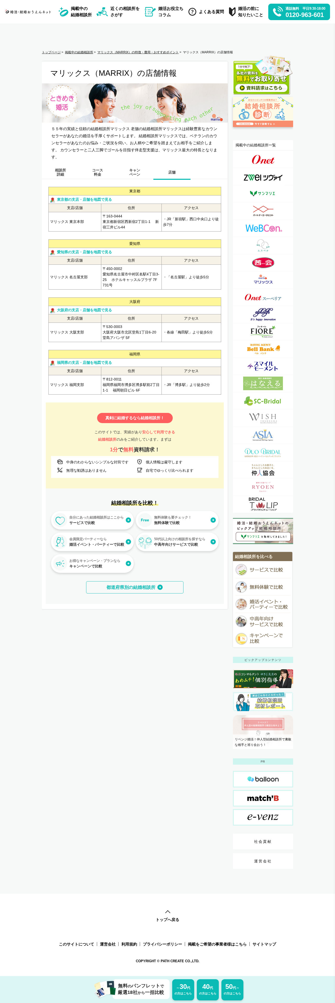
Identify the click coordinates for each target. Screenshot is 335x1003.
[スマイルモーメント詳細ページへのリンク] (263, 366)
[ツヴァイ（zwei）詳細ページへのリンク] (263, 176)
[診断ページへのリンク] (263, 129)
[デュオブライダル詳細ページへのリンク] (263, 452)
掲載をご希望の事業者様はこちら (217, 944)
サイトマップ (264, 944)
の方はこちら (183, 989)
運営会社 (263, 861)
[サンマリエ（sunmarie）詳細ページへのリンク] (263, 193)
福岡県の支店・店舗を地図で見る (84, 362)
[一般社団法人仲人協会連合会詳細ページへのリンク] (263, 469)
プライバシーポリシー (162, 944)
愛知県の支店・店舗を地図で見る (84, 252)
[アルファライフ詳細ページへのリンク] (263, 314)
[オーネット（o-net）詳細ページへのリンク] (263, 159)
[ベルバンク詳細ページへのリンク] (263, 349)
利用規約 (129, 944)
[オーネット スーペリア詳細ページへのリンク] (263, 297)
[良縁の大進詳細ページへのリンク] (263, 487)
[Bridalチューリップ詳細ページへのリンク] (263, 504)
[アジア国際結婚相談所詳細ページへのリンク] (263, 435)
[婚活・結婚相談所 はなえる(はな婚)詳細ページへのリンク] (263, 383)
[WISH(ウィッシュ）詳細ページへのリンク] (263, 418)
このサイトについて (76, 944)
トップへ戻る (167, 919)
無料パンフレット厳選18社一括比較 (141, 989)
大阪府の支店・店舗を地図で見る (84, 310)
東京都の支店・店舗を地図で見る (84, 199)
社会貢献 (263, 841)
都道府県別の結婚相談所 (131, 587)
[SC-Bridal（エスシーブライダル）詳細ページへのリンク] (263, 400)
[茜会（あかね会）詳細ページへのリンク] (263, 262)
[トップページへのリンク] (29, 11)
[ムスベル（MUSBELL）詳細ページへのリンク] (263, 245)
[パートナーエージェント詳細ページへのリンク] (263, 211)
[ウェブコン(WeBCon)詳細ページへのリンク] (263, 228)
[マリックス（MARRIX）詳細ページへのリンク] (263, 280)
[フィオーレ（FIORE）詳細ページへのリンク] (263, 331)
